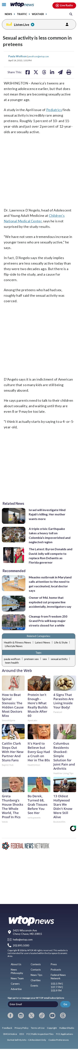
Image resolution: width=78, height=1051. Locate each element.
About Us (16, 964)
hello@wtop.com (23, 939)
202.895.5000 (21, 945)
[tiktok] (42, 1015)
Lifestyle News (14, 646)
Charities (36, 980)
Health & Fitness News (17, 642)
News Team (17, 978)
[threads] (63, 1015)
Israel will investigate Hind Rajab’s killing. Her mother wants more (47, 514)
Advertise (16, 989)
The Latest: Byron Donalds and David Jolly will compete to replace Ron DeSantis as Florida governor (50, 555)
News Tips (36, 974)
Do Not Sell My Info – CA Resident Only (26, 1039)
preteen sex (31, 659)
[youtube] (52, 1015)
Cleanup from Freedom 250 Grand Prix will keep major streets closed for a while (48, 621)
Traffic (22, 14)
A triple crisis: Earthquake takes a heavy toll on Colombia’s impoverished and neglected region (49, 535)
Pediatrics (54, 110)
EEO (22, 1034)
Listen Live (21, 24)
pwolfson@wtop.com (38, 56)
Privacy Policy (21, 1027)
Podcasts (56, 969)
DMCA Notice (10, 1034)
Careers (15, 983)
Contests (36, 964)
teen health (12, 662)
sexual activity (59, 659)
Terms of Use (37, 1027)
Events (34, 985)
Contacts (36, 969)
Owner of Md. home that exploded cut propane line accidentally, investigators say (50, 602)
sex (45, 659)
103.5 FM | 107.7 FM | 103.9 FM (57, 987)
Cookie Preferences (58, 1039)
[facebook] (10, 1015)
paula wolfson (12, 659)
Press (54, 964)
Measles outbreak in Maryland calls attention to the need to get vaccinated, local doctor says (50, 583)
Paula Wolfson (17, 56)
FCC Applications (64, 1034)
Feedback (7, 1027)
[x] (31, 1015)
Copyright (52, 1027)
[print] (68, 72)
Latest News (42, 642)
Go (65, 1004)
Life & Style (61, 642)
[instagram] (21, 1015)
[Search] (70, 14)
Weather (38, 14)
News (8, 14)
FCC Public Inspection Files (40, 1034)
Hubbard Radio (66, 1027)
